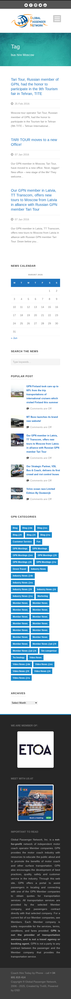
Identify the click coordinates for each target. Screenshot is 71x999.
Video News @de (21, 664)
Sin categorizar (49, 651)
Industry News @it (46, 589)
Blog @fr (17, 535)
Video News (35, 657)
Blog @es (42, 528)
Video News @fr (21, 671)
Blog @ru (45, 535)
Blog (15, 528)
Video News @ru (21, 678)
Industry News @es (23, 582)
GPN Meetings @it (22, 562)
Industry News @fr (22, 589)
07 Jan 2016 (22, 154)
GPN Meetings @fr (47, 555)
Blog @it (31, 535)
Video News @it (42, 671)
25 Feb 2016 (22, 103)
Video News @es (44, 664)
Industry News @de (23, 575)
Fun (38, 541)
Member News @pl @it (24, 651)
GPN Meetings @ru (46, 562)
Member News (20, 603)
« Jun (14, 338)
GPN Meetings (20, 548)
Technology (19, 657)
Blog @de (27, 528)
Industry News (38, 569)
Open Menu (57, 18)
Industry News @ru (23, 596)
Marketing (43, 596)
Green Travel (19, 569)
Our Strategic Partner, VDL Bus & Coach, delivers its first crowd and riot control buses (43, 470)
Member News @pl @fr (44, 644)
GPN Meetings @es (23, 555)
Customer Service (22, 541)
